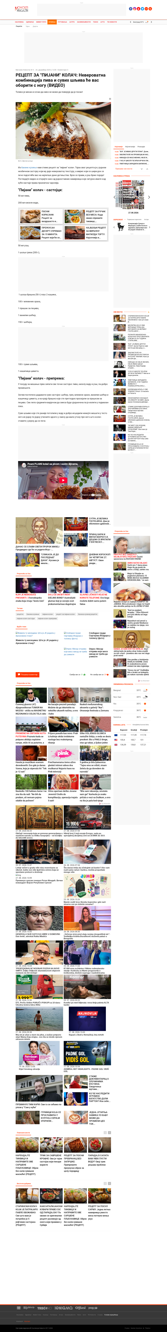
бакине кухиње (29, 167)
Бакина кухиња (33, 614)
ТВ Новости (112, 22)
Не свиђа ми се (98, 674)
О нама (100, 1315)
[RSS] (148, 312)
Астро (72, 22)
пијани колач (47, 614)
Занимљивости (84, 22)
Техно (95, 22)
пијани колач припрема (47, 618)
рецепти (20, 614)
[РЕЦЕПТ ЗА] (63, 130)
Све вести (117, 312)
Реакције (141, 147)
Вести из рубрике (24, 1184)
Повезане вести (23, 1133)
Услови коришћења (111, 1315)
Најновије (119, 147)
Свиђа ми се (76, 674)
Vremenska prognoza (123, 684)
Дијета (35, 26)
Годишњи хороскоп (134, 219)
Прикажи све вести (123, 169)
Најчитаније (130, 147)
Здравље (30, 22)
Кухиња (52, 22)
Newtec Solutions (136, 1328)
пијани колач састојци (26, 618)
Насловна (19, 22)
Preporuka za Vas (23, 574)
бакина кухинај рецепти (87, 614)
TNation (147, 1328)
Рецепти (19, 26)
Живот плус (41, 22)
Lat (146, 9)
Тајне (28, 26)
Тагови (19, 608)
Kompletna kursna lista (141, 725)
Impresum (19, 1321)
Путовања (62, 22)
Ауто (102, 22)
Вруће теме (21, 627)
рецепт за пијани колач (65, 614)
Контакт (27, 1321)
